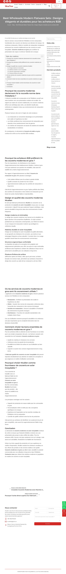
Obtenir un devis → (56, 6)
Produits (20, 4)
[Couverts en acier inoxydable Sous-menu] (42, 546)
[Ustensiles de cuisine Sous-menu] (42, 551)
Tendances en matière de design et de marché (23, 38)
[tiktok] (10, 1)
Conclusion (10, 86)
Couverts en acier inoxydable (38, 546)
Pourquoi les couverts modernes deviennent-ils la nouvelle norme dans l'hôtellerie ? (23, 59)
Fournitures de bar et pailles (38, 557)
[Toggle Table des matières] (41, 56)
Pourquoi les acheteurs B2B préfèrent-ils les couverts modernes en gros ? (24, 63)
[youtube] (4, 1)
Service (33, 4)
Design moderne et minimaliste (16, 68)
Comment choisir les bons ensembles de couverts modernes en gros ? (24, 79)
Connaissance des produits (54, 56)
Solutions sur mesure (53, 46)
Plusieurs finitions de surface (15, 73)
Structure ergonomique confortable (17, 71)
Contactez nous (10, 454)
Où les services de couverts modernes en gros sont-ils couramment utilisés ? (24, 76)
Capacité (25, 555)
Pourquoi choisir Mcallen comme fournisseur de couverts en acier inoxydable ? (23, 83)
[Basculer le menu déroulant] (23, 4)
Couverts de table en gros (32, 131)
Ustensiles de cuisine (38, 551)
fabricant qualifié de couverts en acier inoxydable (21, 354)
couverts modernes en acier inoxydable (26, 430)
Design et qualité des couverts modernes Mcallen (19, 66)
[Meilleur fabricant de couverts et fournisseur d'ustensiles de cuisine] (9, 6)
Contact (16, 7)
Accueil (16, 4)
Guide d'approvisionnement (53, 65)
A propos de (38, 4)
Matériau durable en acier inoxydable (17, 69)
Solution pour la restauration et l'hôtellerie (53, 61)
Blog (13, 24)
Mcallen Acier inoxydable (27, 571)
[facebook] (7, 1)
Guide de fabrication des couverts (53, 53)
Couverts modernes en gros (20, 49)
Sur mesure (27, 4)
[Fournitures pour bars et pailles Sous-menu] (42, 557)
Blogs (45, 4)
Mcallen (7, 387)
